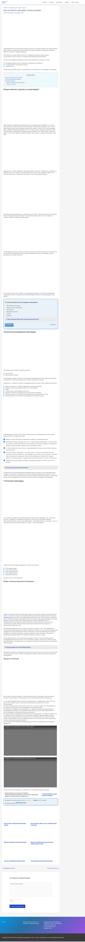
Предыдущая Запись (8, 868)
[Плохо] (27, 800)
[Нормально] (29, 800)
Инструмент (59, 2)
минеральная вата (8, 617)
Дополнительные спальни (13, 305)
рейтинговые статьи (20, 802)
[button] (81, 2)
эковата (5, 620)
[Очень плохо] (26, 800)
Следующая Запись (53, 868)
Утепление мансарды (10, 80)
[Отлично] (31, 800)
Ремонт (45, 2)
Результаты (53, 324)
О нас (3, 922)
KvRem (5, 7)
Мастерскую (10, 309)
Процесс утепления (11, 84)
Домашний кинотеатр (12, 311)
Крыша (24, 7)
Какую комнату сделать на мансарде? (13, 77)
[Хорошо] (30, 800)
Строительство (13, 7)
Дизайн (67, 2)
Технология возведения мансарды (13, 79)
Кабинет (9, 313)
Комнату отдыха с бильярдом (14, 307)
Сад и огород (74, 2)
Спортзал (9, 315)
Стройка (51, 2)
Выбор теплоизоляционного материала (16, 82)
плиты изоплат (42, 619)
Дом (19, 7)
